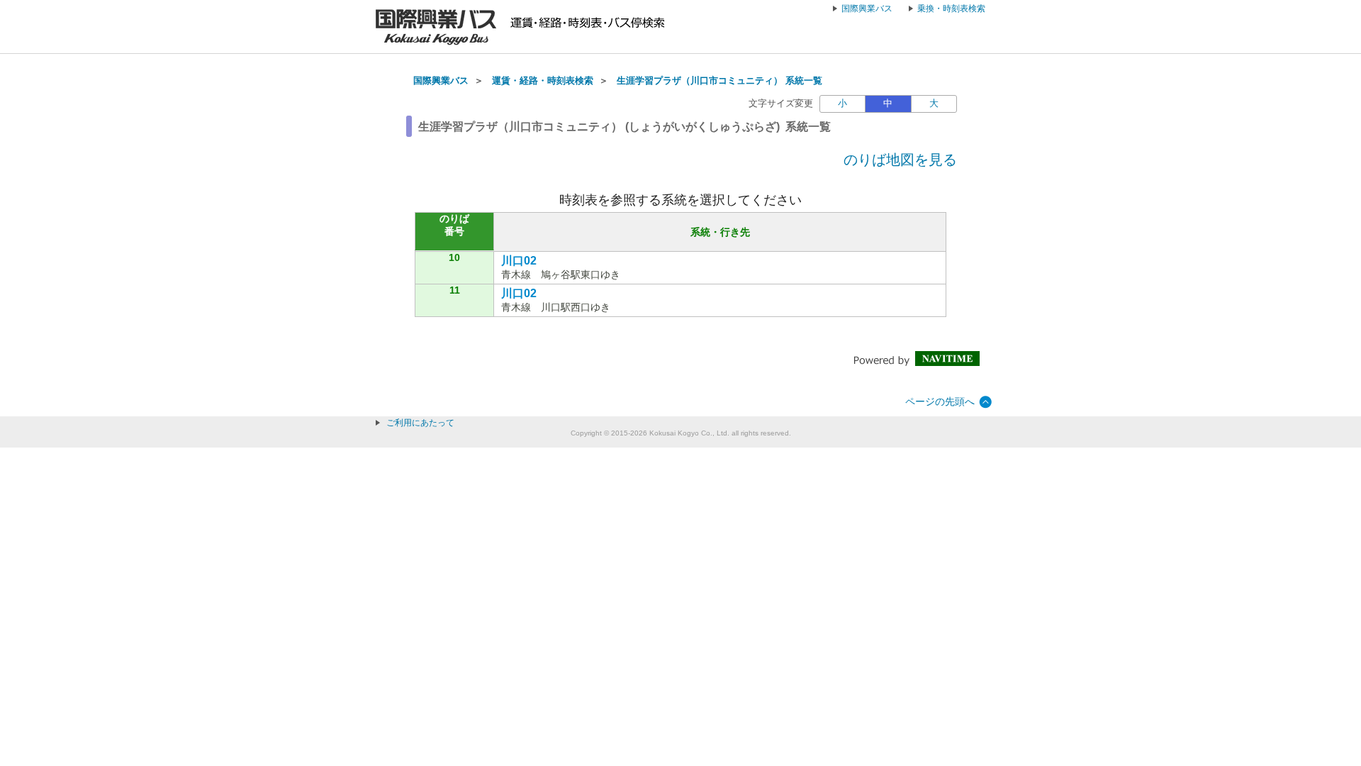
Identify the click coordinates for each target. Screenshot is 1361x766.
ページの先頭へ (940, 401)
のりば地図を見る (900, 159)
